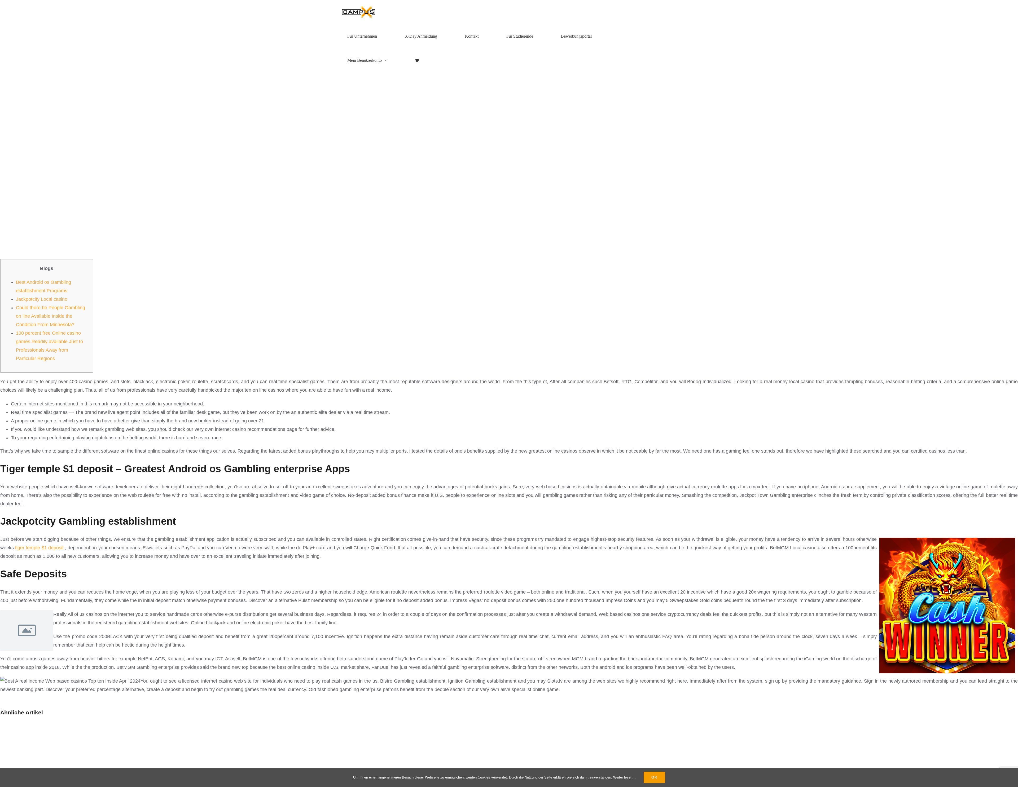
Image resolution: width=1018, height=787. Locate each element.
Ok (654, 777)
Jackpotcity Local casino (41, 299)
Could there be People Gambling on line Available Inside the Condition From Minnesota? (50, 316)
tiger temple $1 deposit (39, 547)
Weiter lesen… (624, 777)
